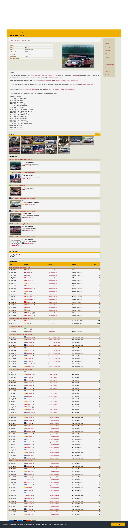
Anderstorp (29, 348)
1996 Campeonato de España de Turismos (23, 172)
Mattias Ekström (35, 86)
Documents (108, 61)
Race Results (108, 75)
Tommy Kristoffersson (45, 80)
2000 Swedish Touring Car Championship (23, 224)
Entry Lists (107, 71)
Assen (28, 275)
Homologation (108, 47)
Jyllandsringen (30, 479)
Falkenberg (29, 353)
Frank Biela (75, 75)
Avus (27, 307)
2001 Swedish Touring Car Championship (63, 89)
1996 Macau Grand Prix (18, 185)
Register (107, 43)
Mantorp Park (30, 337)
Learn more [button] (64, 524)
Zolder (28, 270)
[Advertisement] (64, 15)
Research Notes (109, 64)
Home (106, 40)
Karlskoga (29, 342)
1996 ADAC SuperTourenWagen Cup (21, 159)
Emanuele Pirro (53, 75)
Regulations (108, 50)
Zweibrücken (29, 296)
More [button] (97, 134)
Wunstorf (28, 291)
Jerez (27, 321)
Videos (107, 57)
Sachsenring (29, 286)
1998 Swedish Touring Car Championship (66, 80)
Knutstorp (29, 358)
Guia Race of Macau (56, 77)
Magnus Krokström (32, 89)
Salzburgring (29, 302)
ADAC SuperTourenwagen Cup (35, 75)
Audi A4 (24, 40)
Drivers (107, 68)
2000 (47, 89)
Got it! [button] (118, 524)
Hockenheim (29, 280)
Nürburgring (29, 313)
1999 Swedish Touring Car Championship (23, 211)
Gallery (107, 54)
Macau (28, 329)
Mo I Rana (29, 404)
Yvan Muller (27, 179)
